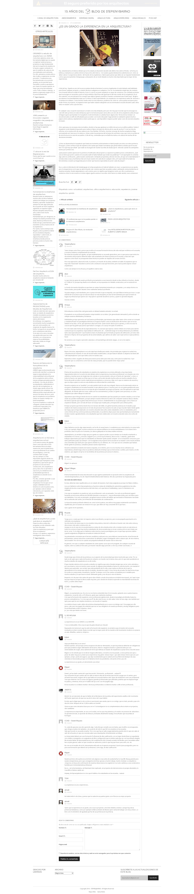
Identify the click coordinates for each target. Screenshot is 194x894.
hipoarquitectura (77, 773)
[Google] (80, 182)
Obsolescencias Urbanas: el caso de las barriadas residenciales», (86, 353)
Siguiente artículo (131, 200)
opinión (71, 193)
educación (116, 189)
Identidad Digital (86, 18)
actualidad (77, 189)
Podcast (153, 18)
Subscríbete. (101, 892)
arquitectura (88, 189)
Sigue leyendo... (40, 97)
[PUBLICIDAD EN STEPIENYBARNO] (152, 31)
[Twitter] (76, 182)
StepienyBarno (70, 244)
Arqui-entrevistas (121, 18)
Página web (63, 844)
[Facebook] (72, 182)
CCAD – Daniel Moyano (73, 457)
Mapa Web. (92, 892)
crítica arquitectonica (102, 189)
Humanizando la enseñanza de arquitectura (81, 209)
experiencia (125, 189)
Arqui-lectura (103, 18)
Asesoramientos (69, 18)
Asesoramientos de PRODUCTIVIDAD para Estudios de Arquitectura (42, 306)
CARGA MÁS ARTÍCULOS (44, 542)
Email (62, 836)
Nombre (62, 828)
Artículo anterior (67, 200)
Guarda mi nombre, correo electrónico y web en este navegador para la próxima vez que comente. (96, 853)
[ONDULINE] (152, 121)
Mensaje (88, 828)
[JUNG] (152, 68)
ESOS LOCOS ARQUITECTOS (119, 219)
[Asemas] (97, 3)
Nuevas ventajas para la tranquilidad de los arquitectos (42, 365)
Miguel (67, 753)
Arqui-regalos (139, 18)
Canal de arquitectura (47, 18)
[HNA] (152, 104)
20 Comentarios (76, 23)
